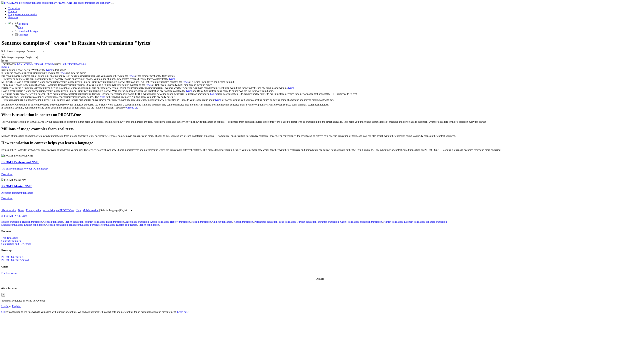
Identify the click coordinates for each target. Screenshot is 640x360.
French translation (74, 221)
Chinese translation (222, 221)
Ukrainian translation (371, 221)
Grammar (13, 17)
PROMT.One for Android (15, 259)
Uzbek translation (349, 221)
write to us (131, 107)
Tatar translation (287, 221)
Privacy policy (33, 210)
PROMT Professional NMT (20, 162)
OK (3, 311)
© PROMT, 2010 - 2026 (14, 216)
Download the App (28, 31)
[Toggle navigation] (112, 3)
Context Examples (11, 241)
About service (8, 210)
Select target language (12, 57)
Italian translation (115, 221)
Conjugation (22, 14)
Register (16, 306)
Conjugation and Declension (16, 243)
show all (5, 67)
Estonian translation (414, 221)
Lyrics (213, 93)
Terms (21, 210)
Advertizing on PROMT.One (58, 210)
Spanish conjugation (12, 224)
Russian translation (32, 221)
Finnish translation (393, 221)
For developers (9, 273)
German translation (53, 221)
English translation (11, 221)
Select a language (109, 210)
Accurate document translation (17, 192)
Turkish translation (306, 221)
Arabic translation (159, 221)
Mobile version (90, 210)
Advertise (23, 34)
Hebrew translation (180, 221)
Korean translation (243, 221)
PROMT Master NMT (16, 186)
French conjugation (149, 224)
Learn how (182, 311)
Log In (4, 306)
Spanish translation (95, 221)
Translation (14, 8)
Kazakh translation (201, 221)
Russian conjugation (126, 224)
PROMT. (83, 2)
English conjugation (34, 224)
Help (20, 27)
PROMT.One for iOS (12, 257)
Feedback (23, 23)
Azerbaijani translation (137, 221)
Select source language (13, 51)
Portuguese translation (266, 221)
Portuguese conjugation (102, 224)
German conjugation (57, 224)
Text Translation (9, 237)
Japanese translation (436, 221)
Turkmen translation (328, 221)
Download (6, 174)
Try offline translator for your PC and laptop (24, 168)
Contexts (12, 11)
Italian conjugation (79, 224)
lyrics (49, 69)
